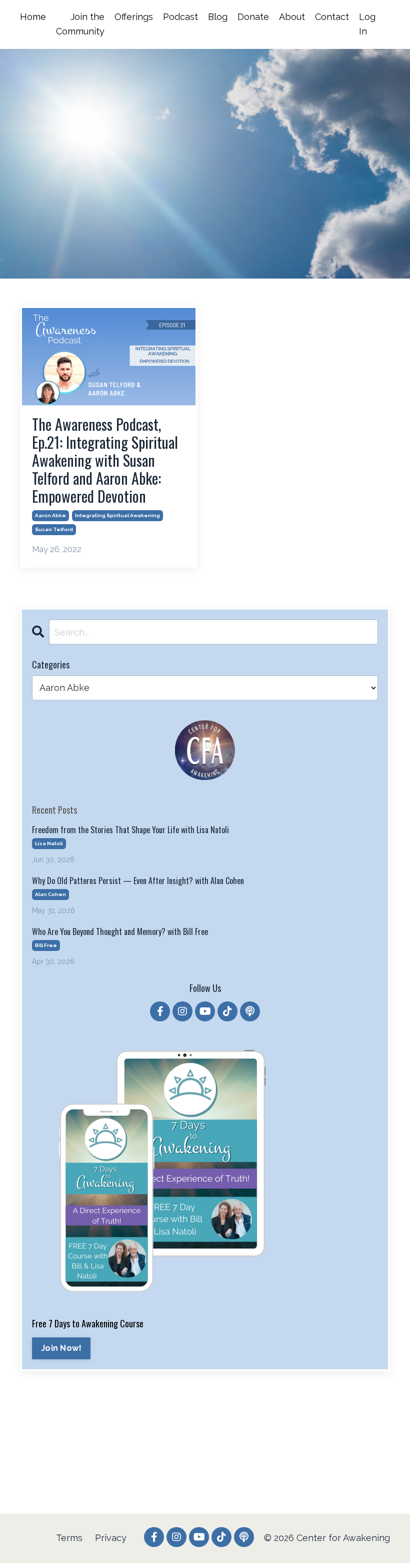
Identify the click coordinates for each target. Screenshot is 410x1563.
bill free (46, 945)
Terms (69, 1538)
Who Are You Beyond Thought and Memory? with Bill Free (120, 932)
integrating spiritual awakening (117, 515)
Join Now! (61, 1348)
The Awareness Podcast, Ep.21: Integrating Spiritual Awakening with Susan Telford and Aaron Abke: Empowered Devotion (105, 460)
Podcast (180, 16)
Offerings (133, 16)
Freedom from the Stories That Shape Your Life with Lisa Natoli (130, 830)
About (292, 16)
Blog (218, 16)
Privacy (110, 1538)
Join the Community (80, 23)
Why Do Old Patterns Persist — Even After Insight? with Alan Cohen (138, 881)
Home (33, 16)
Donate (253, 16)
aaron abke (50, 515)
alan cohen (50, 894)
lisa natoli (49, 843)
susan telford (54, 529)
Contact (332, 16)
